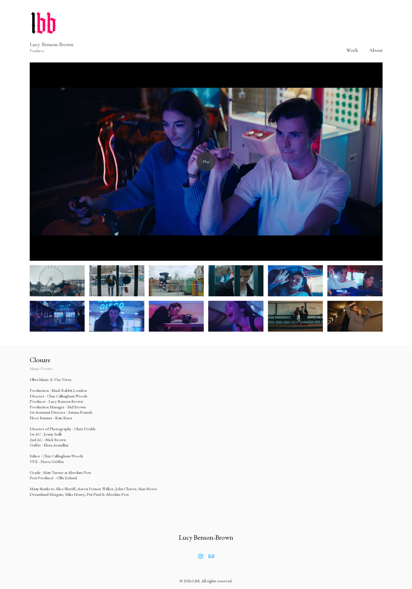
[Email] (211, 556)
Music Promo (41, 368)
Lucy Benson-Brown (206, 537)
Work (352, 50)
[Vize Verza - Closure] (206, 161)
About (376, 50)
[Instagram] (200, 556)
